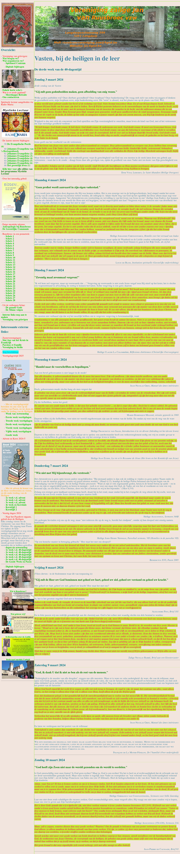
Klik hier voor (17, 171)
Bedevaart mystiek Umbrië (18, 659)
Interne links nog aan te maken (14, 316)
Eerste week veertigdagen (18, 417)
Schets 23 (10, 288)
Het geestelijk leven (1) (18, 165)
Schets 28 (10, 300)
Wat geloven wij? (18, 613)
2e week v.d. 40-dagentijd (18, 552)
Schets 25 (10, 293)
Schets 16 (10, 271)
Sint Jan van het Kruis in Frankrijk (14, 341)
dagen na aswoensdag (16, 547)
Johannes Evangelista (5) (20, 160)
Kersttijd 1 (11, 507)
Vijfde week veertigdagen (18, 431)
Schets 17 (10, 274)
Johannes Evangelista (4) (20, 158)
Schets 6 (10, 248)
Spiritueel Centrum (15, 63)
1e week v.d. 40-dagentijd (18, 549)
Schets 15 (10, 269)
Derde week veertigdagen (18, 424)
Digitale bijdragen (15, 66)
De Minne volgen (14, 309)
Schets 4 (10, 243)
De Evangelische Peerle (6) (16, 145)
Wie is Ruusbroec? (18, 591)
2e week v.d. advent (15, 500)
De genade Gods (14, 307)
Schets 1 (10, 236)
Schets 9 (10, 255)
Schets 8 (10, 252)
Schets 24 (10, 290)
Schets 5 (10, 245)
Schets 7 (10, 250)
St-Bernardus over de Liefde (18, 636)
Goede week (12, 435)
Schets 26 (10, 295)
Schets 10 (10, 257)
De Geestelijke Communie (16, 229)
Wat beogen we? (11, 58)
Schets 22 (10, 286)
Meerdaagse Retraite (16, 94)
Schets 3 (10, 241)
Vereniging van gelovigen (15, 319)
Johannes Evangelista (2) (20, 153)
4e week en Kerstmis (16, 504)
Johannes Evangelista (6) (20, 163)
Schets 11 (10, 260)
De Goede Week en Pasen (18, 561)
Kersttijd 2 (11, 509)
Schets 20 (10, 281)
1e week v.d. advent (15, 497)
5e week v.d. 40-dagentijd (18, 559)
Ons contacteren (11, 97)
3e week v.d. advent (15, 502)
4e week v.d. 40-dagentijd (18, 557)
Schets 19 (10, 279)
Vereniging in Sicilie (13, 347)
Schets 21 (10, 283)
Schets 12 (10, 262)
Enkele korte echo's (12, 90)
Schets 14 (10, 267)
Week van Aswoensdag (17, 413)
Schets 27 (10, 298)
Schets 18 (10, 276)
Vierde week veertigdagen (19, 428)
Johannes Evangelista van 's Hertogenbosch (17, 150)
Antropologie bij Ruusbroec (17, 226)
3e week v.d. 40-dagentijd (18, 554)
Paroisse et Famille (12, 345)
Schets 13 (10, 264)
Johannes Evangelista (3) (20, 156)
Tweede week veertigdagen (19, 420)
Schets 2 (10, 238)
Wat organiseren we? (13, 60)
